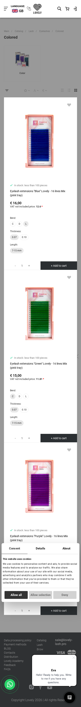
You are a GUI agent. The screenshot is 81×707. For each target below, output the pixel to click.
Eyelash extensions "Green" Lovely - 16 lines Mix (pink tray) (38, 365)
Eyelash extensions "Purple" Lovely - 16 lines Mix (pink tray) (39, 538)
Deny (65, 595)
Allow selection (40, 595)
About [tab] (66, 548)
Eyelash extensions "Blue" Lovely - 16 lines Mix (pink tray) (37, 193)
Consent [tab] (14, 548)
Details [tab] (40, 548)
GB (21, 11)
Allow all (16, 595)
